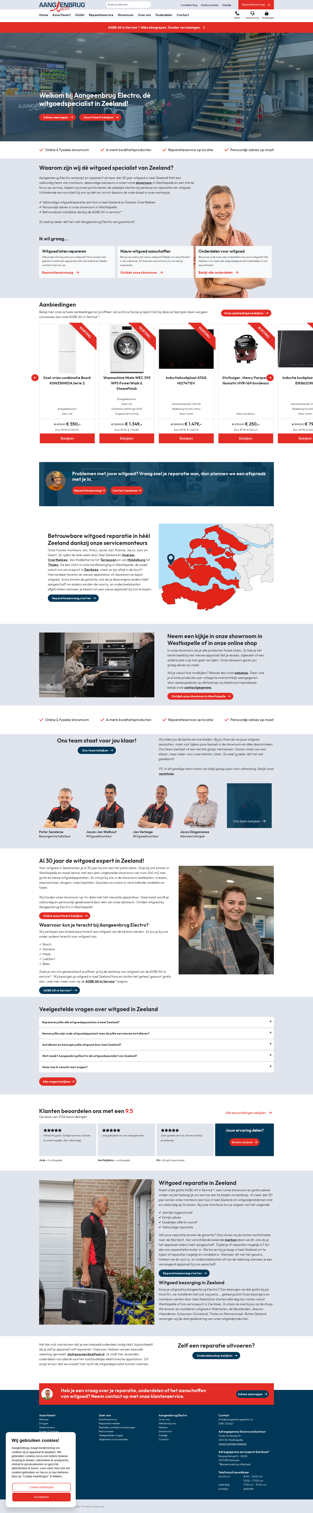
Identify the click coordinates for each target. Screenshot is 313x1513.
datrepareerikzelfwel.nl (85, 1354)
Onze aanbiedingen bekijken (244, 313)
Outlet (80, 15)
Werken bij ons (167, 1423)
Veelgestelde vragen (111, 1435)
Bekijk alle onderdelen (216, 272)
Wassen (44, 1419)
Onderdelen (163, 15)
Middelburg (137, 560)
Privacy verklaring (93, 1506)
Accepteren (41, 1497)
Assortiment (61, 15)
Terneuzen (108, 560)
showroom (144, 183)
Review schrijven (242, 1142)
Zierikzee (91, 570)
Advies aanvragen (56, 117)
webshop (241, 673)
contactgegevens (197, 687)
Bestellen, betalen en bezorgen (117, 1427)
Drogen (43, 1423)
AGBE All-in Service (99, 981)
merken (231, 1240)
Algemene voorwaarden (113, 1439)
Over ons (144, 15)
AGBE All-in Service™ (58, 990)
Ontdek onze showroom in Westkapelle (199, 696)
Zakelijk (226, 5)
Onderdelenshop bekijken (215, 1355)
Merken (163, 1427)
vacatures (166, 774)
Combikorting (189, 5)
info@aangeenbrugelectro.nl (235, 1419)
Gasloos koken (210, 5)
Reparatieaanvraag (57, 272)
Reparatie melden (109, 1423)
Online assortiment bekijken (63, 916)
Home (43, 15)
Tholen (53, 565)
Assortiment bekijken (99, 117)
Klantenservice (108, 1419)
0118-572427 (226, 1423)
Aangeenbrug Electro (173, 1415)
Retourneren (106, 1431)
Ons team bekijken (95, 750)
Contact (183, 15)
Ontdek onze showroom (138, 272)
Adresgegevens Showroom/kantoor (242, 1431)
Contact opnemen (125, 490)
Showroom (125, 15)
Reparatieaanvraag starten (71, 598)
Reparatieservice (101, 15)
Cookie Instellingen (41, 1487)
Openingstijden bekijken (232, 1443)
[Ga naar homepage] (67, 4)
